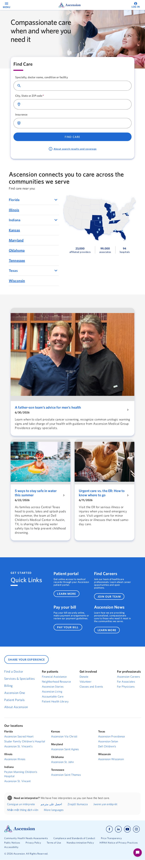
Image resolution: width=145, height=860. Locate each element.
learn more (66, 593)
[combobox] (75, 86)
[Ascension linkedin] (118, 829)
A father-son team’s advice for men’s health (48, 407)
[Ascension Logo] (19, 831)
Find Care (72, 137)
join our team (109, 596)
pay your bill (68, 627)
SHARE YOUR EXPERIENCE (26, 659)
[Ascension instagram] (136, 829)
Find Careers (105, 573)
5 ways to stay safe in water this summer (36, 492)
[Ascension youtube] (127, 829)
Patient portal (66, 573)
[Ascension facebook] (109, 829)
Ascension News (109, 607)
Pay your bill (65, 607)
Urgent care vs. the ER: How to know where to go (102, 492)
